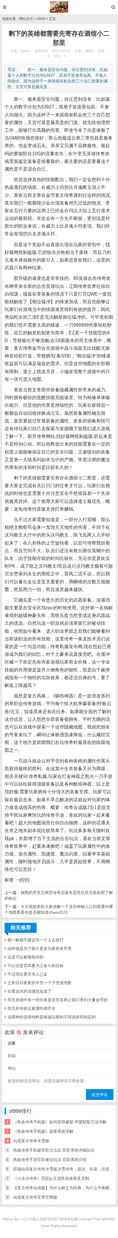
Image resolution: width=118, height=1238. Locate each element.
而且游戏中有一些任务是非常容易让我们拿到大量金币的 (57, 1000)
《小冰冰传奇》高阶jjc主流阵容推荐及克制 (51, 1178)
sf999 (41, 19)
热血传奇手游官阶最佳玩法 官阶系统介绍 (49, 1159)
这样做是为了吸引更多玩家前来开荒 (39, 948)
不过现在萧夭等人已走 (27, 974)
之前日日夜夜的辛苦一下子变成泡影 (39, 982)
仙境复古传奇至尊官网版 (35, 1197)
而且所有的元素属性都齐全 (31, 1008)
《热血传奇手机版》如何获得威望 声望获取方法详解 (60, 1122)
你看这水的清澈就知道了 (29, 991)
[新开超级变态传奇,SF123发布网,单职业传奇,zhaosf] (59, 7)
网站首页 (26, 19)
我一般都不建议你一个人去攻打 (35, 940)
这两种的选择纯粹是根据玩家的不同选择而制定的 (51, 1017)
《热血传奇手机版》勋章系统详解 (43, 1131)
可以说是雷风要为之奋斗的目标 (35, 965)
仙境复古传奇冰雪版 (31, 1140)
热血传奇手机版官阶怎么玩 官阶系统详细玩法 (54, 1150)
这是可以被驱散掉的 (25, 957)
